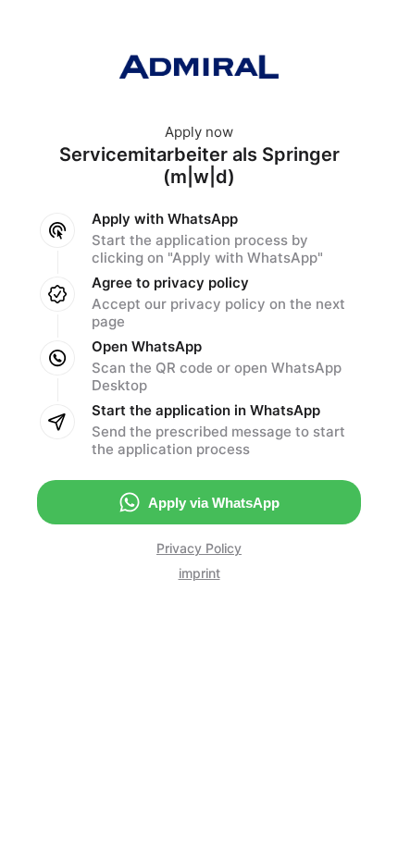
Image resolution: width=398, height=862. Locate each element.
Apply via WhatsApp (214, 503)
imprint (199, 573)
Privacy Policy (199, 548)
